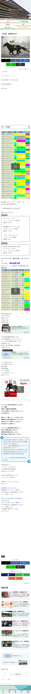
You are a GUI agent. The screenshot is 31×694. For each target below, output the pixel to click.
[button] (20, 64)
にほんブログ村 (5, 500)
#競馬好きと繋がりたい (17, 451)
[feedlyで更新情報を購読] (23, 574)
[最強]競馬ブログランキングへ (9, 487)
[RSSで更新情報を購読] (15, 578)
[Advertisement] (15, 107)
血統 (3, 556)
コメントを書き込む (15, 674)
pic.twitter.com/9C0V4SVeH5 (16, 453)
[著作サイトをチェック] (8, 574)
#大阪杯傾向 (7, 451)
